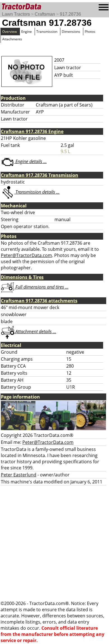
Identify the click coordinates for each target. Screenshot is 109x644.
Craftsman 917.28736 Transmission (39, 175)
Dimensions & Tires (22, 277)
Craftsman (45, 14)
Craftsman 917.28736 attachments (39, 301)
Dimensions (71, 31)
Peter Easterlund (18, 475)
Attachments (12, 39)
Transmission (46, 31)
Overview (9, 31)
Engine (26, 31)
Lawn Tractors (16, 14)
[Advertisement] (54, 542)
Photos (90, 31)
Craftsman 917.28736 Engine (32, 131)
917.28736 (70, 14)
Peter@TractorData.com (26, 255)
